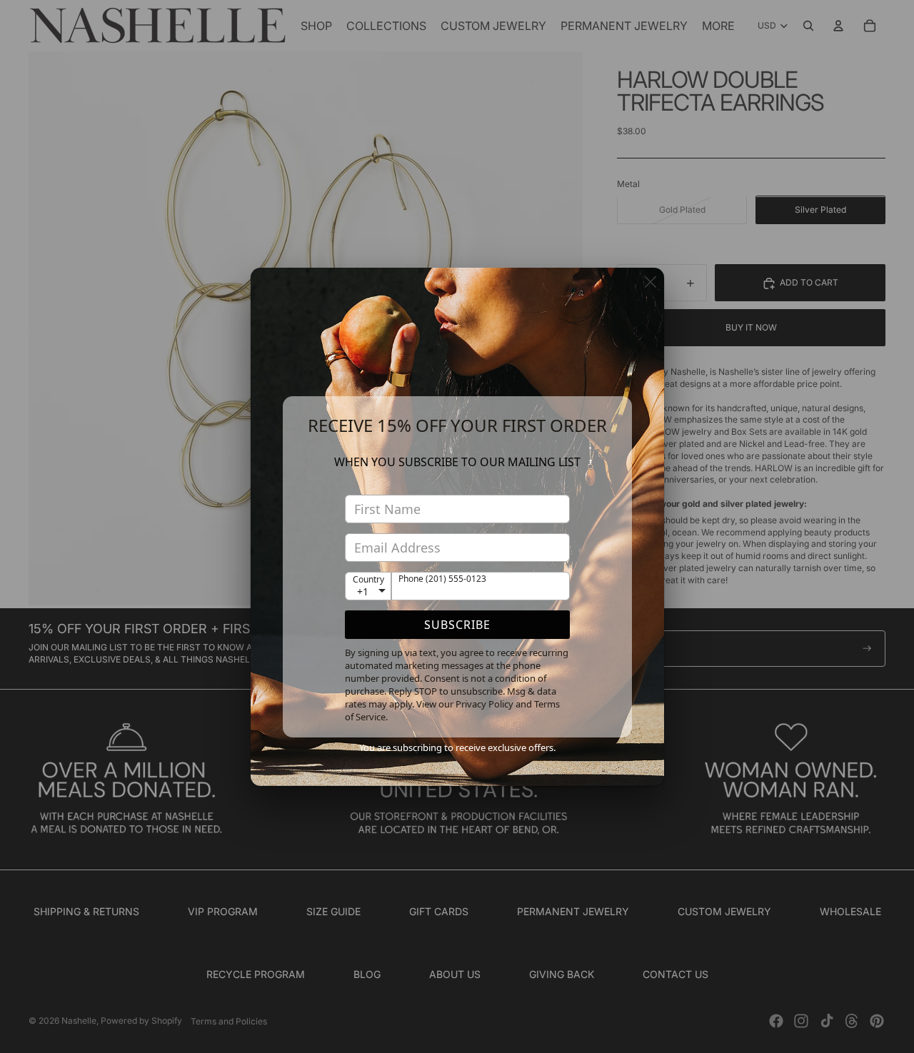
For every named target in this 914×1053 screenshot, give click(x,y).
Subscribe (457, 625)
